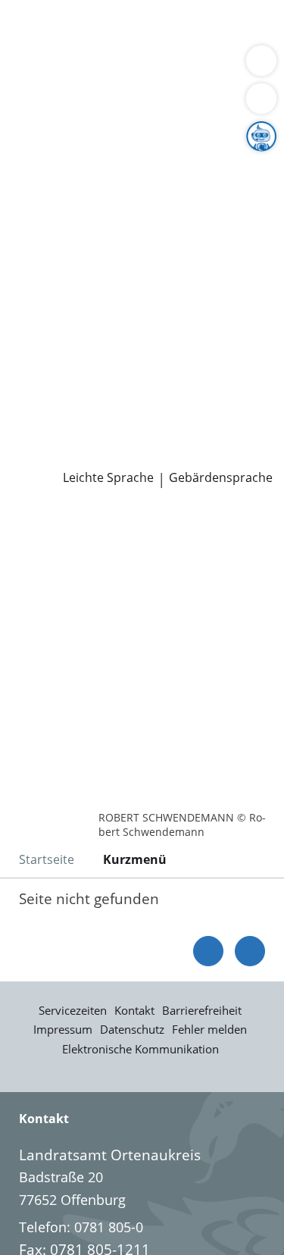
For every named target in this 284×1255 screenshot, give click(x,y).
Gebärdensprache (221, 478)
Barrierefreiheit (202, 1010)
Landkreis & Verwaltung (75, 126)
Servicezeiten (73, 1010)
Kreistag (25, 280)
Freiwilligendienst (193, 377)
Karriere (25, 339)
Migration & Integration (135, 48)
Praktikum (101, 377)
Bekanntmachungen (75, 222)
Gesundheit (48, 86)
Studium (38, 377)
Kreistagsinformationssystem (104, 300)
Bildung (252, 165)
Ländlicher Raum (157, 184)
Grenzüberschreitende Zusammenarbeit (138, 261)
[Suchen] (261, 98)
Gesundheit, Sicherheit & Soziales (117, 165)
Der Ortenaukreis (65, 145)
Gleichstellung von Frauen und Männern (139, 242)
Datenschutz (132, 1029)
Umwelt (113, 86)
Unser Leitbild (55, 396)
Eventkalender (163, 358)
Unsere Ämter (44, 107)
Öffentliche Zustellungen (89, 455)
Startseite (46, 859)
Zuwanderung (55, 184)
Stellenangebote (62, 358)
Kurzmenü (135, 859)
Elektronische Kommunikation (140, 1048)
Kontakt (134, 1010)
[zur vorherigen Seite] (208, 951)
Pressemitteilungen (73, 436)
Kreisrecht (233, 300)
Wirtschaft (185, 67)
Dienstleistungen (54, 10)
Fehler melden (209, 1029)
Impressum (62, 1029)
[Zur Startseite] (53, 529)
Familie (34, 48)
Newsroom (35, 417)
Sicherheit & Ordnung (80, 67)
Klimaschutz (50, 203)
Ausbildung (248, 358)
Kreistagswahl (55, 319)
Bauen (31, 29)
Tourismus (126, 203)
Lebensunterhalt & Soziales (142, 29)
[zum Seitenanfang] (250, 951)
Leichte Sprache (108, 478)
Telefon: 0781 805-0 (81, 1227)
